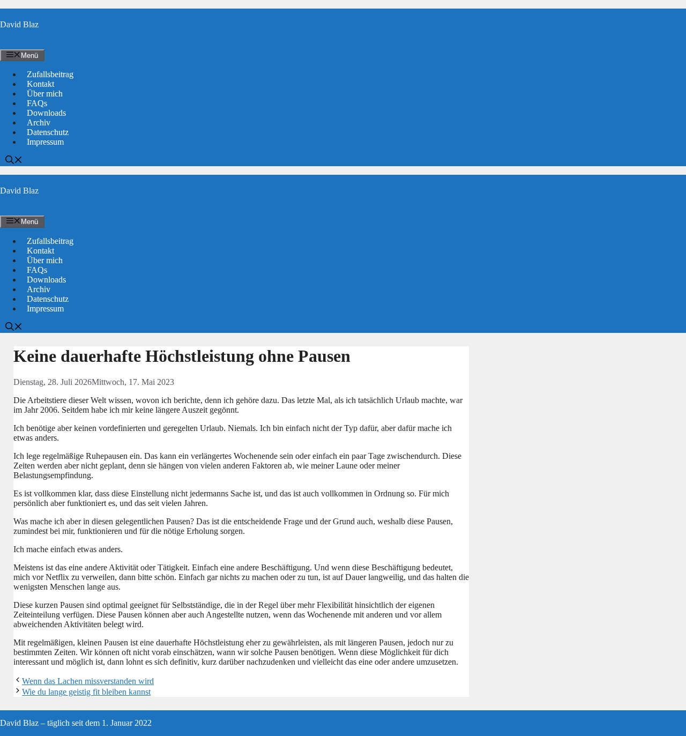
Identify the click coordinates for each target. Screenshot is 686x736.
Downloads (46, 112)
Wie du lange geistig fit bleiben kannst (86, 691)
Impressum (45, 141)
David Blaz (19, 24)
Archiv (38, 122)
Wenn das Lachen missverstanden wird (88, 681)
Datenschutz (48, 132)
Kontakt (40, 83)
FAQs (37, 103)
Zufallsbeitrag (50, 74)
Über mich (45, 93)
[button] (14, 161)
